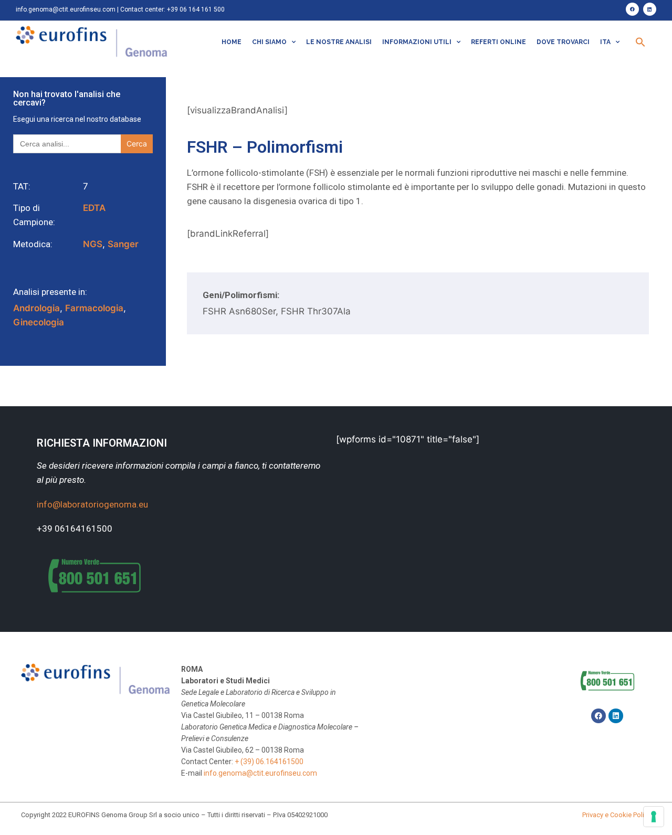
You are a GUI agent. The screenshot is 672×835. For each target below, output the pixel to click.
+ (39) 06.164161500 (269, 761)
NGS (92, 244)
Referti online (498, 42)
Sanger (123, 244)
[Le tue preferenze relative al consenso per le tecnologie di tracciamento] (654, 817)
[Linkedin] (649, 9)
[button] (640, 42)
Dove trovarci (563, 42)
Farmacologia (94, 308)
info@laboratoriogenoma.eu (92, 504)
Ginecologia (38, 322)
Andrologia (36, 308)
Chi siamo (269, 42)
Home (232, 42)
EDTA (94, 208)
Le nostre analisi (339, 42)
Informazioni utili (417, 42)
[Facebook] (632, 9)
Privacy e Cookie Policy (616, 815)
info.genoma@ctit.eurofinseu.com (66, 9)
